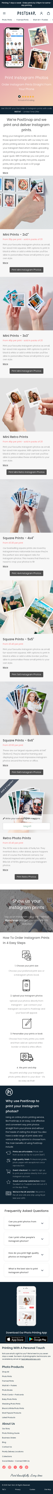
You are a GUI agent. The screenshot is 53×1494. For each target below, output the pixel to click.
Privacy (17, 1489)
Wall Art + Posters (40, 20)
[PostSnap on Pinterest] (26, 1467)
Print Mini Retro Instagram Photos (27, 472)
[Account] (41, 13)
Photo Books (7, 1390)
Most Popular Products (11, 1413)
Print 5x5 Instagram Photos (26, 674)
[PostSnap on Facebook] (4, 1467)
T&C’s (4, 1489)
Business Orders (9, 1437)
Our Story (6, 1428)
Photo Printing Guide (10, 1433)
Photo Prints (7, 20)
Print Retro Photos (26, 876)
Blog (4, 1442)
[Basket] (48, 13)
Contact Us (7, 1447)
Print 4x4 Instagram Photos (26, 573)
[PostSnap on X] (15, 1467)
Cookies (32, 1489)
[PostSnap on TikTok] (21, 1467)
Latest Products (8, 1417)
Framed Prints (23, 20)
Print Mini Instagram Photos (26, 269)
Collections (7, 1456)
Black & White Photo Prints (13, 1408)
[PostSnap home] (27, 13)
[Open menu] (4, 13)
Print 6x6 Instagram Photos (26, 772)
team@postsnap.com (31, 1359)
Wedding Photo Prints (11, 1404)
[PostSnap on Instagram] (9, 1467)
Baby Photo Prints (9, 1399)
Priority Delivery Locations (12, 1451)
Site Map (47, 1489)
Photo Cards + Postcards (13, 1394)
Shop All (5, 1372)
